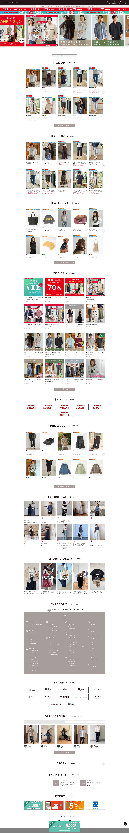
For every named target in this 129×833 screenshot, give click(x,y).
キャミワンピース (34, 663)
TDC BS (84, 6)
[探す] (125, 2)
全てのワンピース (34, 650)
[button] (2, 31)
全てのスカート (72, 659)
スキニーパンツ (72, 639)
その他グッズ (94, 659)
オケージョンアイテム (34, 622)
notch (68, 6)
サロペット (32, 659)
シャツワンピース (34, 665)
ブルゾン (32, 639)
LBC (34, 6)
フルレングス (72, 650)
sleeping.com (92, 6)
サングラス (93, 646)
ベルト (92, 650)
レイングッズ (94, 655)
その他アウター (33, 643)
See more (64, 548)
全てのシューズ (95, 631)
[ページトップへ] (125, 824)
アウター (31, 630)
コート (31, 635)
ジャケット (32, 637)
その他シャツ (72, 628)
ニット (50, 622)
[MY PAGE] (108, 2)
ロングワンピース (34, 657)
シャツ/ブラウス (73, 626)
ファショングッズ (95, 636)
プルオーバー (53, 628)
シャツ (69, 622)
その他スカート (72, 667)
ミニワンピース (33, 652)
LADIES (64, 616)
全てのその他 (94, 666)
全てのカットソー (54, 639)
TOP (38, 6)
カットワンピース (34, 661)
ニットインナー (53, 626)
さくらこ (46, 746)
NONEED (78, 6)
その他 (92, 664)
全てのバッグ (94, 624)
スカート (70, 657)
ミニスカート (72, 661)
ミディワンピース (34, 655)
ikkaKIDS (58, 6)
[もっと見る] (64, 752)
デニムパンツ (72, 644)
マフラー (93, 652)
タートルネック (53, 652)
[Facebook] (70, 821)
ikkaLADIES (51, 6)
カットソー (51, 637)
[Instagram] (59, 821)
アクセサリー (94, 642)
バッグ (92, 622)
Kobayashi (96, 746)
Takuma (29, 746)
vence (73, 6)
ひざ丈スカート (72, 665)
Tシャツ (51, 642)
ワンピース (31, 648)
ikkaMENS (43, 6)
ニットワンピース (34, 667)
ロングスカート (72, 663)
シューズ (93, 629)
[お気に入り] (114, 2)
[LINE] (64, 821)
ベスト (31, 641)
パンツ (69, 633)
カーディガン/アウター (55, 630)
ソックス (93, 648)
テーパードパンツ (73, 642)
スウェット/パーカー (54, 650)
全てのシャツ (72, 624)
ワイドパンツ (72, 637)
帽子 (92, 657)
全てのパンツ (72, 635)
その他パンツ (72, 652)
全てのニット (53, 624)
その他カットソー (54, 654)
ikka (64, 6)
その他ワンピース (34, 670)
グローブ (93, 644)
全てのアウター (33, 632)
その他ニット (53, 632)
